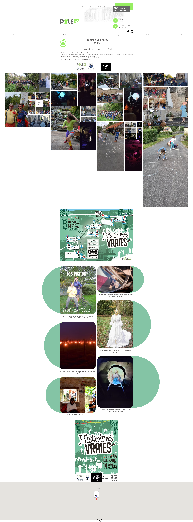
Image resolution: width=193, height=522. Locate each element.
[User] (115, 20)
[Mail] (115, 26)
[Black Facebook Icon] (128, 31)
